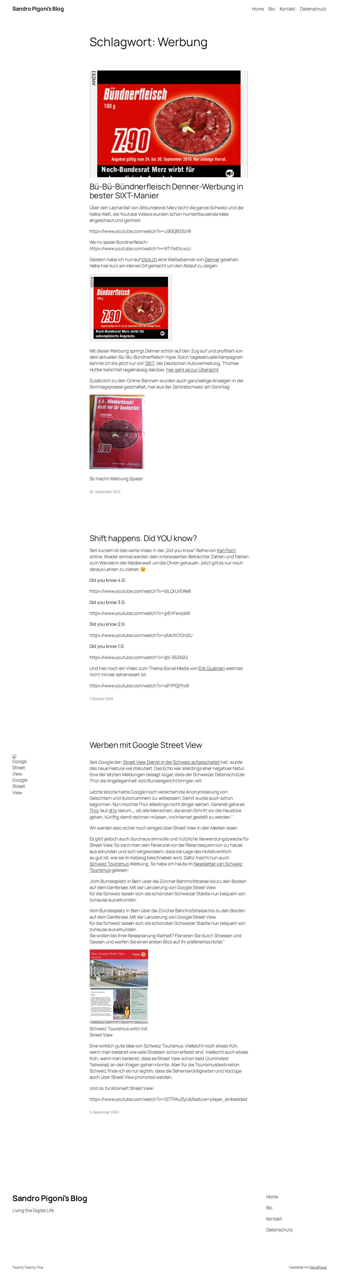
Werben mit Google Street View (146, 744)
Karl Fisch (226, 550)
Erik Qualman (212, 668)
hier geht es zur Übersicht (192, 370)
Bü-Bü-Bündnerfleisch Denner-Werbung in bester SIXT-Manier (166, 191)
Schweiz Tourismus (109, 864)
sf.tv (113, 810)
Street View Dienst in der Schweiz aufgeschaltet (172, 762)
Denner (212, 259)
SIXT (149, 363)
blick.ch (149, 259)
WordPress (318, 1267)
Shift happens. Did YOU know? (143, 538)
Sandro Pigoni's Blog (38, 8)
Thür (94, 810)
